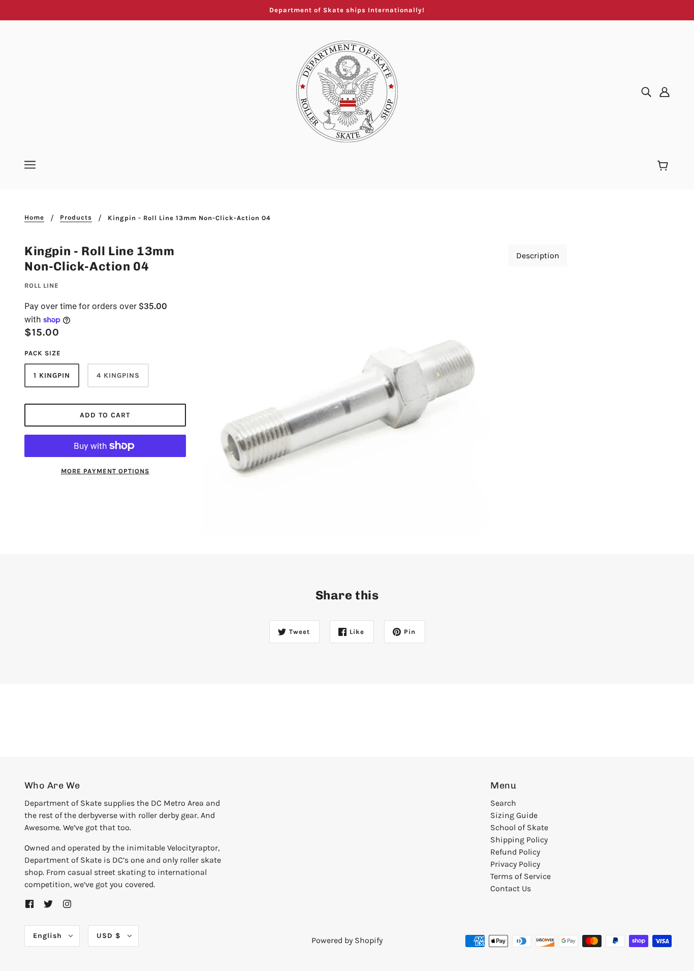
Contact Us (510, 888)
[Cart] (664, 166)
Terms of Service (520, 876)
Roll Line (41, 285)
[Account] (664, 91)
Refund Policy (515, 852)
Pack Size (42, 353)
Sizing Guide (514, 815)
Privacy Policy (515, 864)
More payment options (105, 471)
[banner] (347, 91)
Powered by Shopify (347, 940)
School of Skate (519, 827)
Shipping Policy (519, 839)
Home (34, 217)
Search (503, 803)
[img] (646, 91)
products (76, 217)
